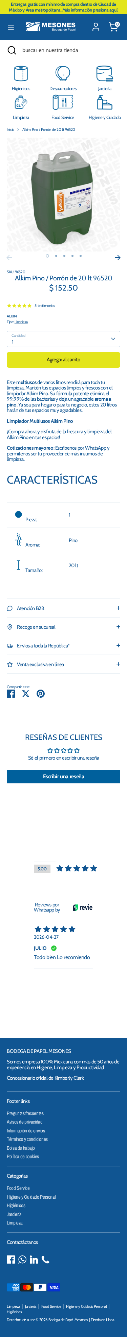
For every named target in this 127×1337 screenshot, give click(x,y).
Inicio (10, 129)
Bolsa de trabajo (21, 1147)
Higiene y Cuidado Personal (31, 1196)
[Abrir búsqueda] (11, 50)
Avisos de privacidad (25, 1121)
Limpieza (21, 321)
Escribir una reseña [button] (63, 776)
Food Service (18, 1188)
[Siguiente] (117, 257)
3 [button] (64, 256)
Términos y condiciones (27, 1139)
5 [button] (81, 256)
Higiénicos (16, 1205)
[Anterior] (9, 257)
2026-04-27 (46, 937)
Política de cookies (23, 1156)
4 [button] (72, 256)
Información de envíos (26, 1130)
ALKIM (12, 316)
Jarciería (14, 1214)
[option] (63, 194)
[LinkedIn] (34, 1259)
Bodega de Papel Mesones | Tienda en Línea (81, 1319)
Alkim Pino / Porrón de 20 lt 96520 (48, 129)
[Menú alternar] (11, 27)
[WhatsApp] (22, 1259)
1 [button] (47, 256)
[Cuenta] (96, 23)
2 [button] (56, 256)
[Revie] (82, 907)
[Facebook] (11, 1259)
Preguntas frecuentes (25, 1113)
